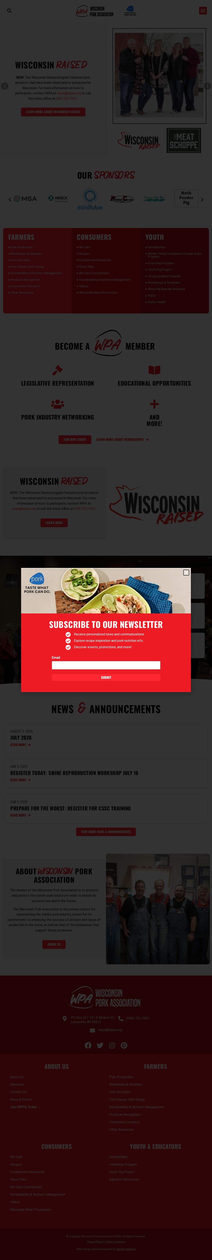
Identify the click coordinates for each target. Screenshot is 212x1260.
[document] (106, 630)
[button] (186, 572)
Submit (106, 677)
